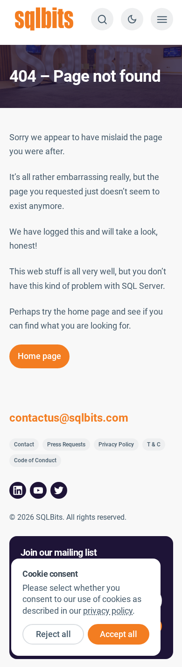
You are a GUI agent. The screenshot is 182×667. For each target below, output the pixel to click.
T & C (154, 444)
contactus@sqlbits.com (68, 417)
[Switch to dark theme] (132, 19)
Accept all (118, 634)
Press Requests (66, 444)
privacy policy (108, 611)
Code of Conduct (35, 460)
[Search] (102, 19)
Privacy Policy (116, 444)
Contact (24, 444)
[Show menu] (162, 19)
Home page (39, 356)
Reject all (53, 634)
